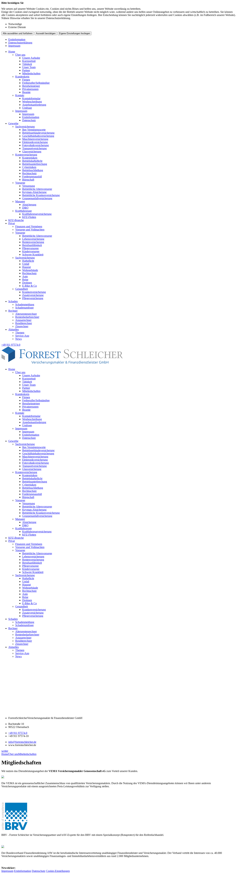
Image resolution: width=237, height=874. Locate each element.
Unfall (25, 263)
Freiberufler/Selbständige (36, 82)
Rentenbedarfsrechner (27, 317)
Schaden (13, 301)
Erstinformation (16, 39)
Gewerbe (13, 123)
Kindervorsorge (30, 251)
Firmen (26, 79)
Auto (25, 276)
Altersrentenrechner (26, 313)
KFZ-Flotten (29, 217)
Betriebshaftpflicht (32, 160)
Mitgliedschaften (31, 73)
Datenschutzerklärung (20, 42)
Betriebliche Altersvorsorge (37, 188)
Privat (11, 223)
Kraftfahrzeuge (23, 210)
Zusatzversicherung (33, 295)
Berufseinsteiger (31, 85)
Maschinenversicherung (35, 139)
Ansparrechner (23, 320)
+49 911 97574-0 (17, 732)
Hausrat (26, 267)
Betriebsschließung (32, 170)
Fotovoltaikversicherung (35, 145)
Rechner (13, 310)
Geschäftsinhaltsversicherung (38, 135)
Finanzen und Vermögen (28, 226)
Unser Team (29, 67)
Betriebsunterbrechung (34, 164)
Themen (19, 332)
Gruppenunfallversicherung (37, 198)
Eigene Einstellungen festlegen (74, 33)
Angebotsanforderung (34, 104)
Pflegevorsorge (30, 248)
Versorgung (28, 185)
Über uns (20, 54)
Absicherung (29, 204)
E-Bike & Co (29, 285)
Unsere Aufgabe (31, 57)
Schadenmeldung (24, 304)
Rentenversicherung (33, 242)
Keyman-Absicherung (34, 192)
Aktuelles (13, 329)
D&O (25, 207)
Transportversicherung (34, 148)
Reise (25, 279)
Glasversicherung (31, 151)
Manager (20, 201)
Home (11, 51)
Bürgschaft (28, 179)
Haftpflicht (28, 260)
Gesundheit (21, 288)
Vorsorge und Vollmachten (29, 229)
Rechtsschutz (29, 173)
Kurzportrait (29, 60)
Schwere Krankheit (32, 254)
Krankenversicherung (34, 292)
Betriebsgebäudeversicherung (38, 132)
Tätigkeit (27, 64)
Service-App (22, 335)
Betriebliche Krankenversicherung (41, 195)
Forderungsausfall (32, 176)
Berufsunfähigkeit (32, 245)
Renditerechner (23, 323)
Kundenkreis (22, 76)
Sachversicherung (25, 126)
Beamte (26, 92)
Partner (26, 70)
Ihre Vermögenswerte (34, 129)
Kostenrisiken (29, 157)
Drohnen (27, 282)
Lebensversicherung (33, 238)
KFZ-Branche (16, 220)
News (18, 338)
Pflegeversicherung (32, 298)
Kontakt (19, 95)
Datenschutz (29, 120)
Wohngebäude (30, 270)
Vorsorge (20, 182)
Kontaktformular (31, 98)
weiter (4, 750)
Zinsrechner (21, 326)
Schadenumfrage (24, 307)
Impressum (14, 45)
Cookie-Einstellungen (58, 870)
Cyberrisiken (29, 167)
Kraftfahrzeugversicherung (37, 213)
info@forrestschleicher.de (22, 741)
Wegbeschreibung (32, 101)
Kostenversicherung (26, 154)
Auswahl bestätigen (46, 33)
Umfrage (27, 107)
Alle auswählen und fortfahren (17, 33)
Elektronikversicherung (35, 142)
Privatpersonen (30, 89)
